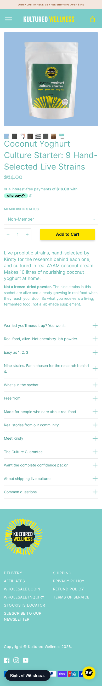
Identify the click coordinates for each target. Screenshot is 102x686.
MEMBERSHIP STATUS (21, 209)
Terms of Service (71, 597)
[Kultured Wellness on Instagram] (16, 660)
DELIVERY (13, 573)
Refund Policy (68, 589)
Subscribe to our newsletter (22, 616)
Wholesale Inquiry (24, 597)
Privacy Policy (68, 581)
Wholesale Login (22, 589)
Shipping (62, 573)
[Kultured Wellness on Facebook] (7, 660)
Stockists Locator (24, 605)
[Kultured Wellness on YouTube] (26, 660)
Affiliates (14, 581)
